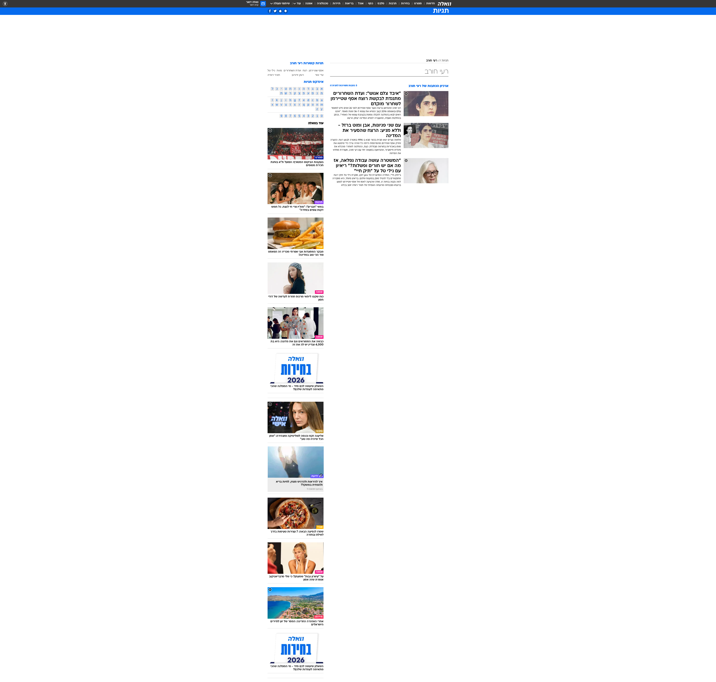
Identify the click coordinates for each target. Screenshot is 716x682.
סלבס (381, 3)
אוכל (361, 3)
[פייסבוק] (270, 11)
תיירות (336, 3)
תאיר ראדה (274, 74)
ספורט (418, 3)
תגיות (445, 60)
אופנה (309, 3)
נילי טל (271, 70)
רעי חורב (431, 60)
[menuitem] (428, 4)
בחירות (405, 3)
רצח (305, 70)
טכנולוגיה (322, 3)
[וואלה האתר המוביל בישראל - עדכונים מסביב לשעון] (444, 4)
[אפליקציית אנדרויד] (285, 11)
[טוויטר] (275, 11)
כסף (370, 3)
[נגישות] (5, 3)
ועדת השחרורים (292, 70)
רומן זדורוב (298, 74)
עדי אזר (319, 74)
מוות (279, 70)
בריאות (349, 3)
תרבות (393, 3)
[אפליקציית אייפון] (280, 11)
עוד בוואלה (316, 123)
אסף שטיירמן (316, 70)
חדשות (430, 3)
